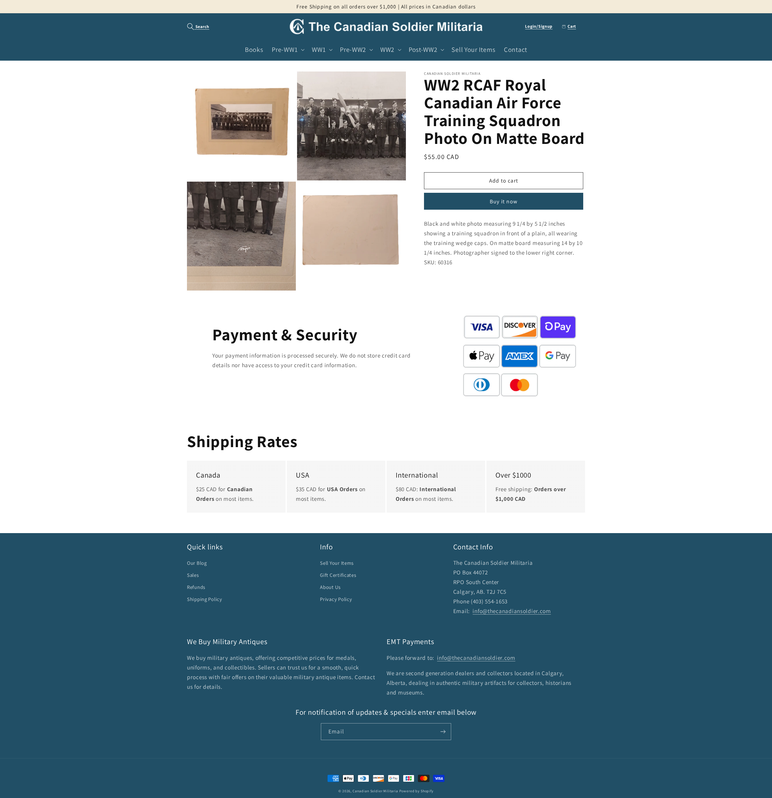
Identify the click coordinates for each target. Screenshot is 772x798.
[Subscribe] (443, 731)
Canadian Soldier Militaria (375, 791)
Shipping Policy (204, 599)
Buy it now (503, 201)
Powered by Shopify (416, 791)
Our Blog (197, 563)
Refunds (196, 587)
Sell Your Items (337, 563)
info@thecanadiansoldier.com (512, 611)
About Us (330, 587)
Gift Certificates (338, 575)
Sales (193, 575)
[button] (195, 27)
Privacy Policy (336, 599)
